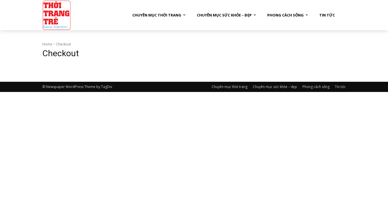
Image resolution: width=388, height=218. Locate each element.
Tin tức (340, 86)
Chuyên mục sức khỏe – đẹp (275, 86)
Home (47, 44)
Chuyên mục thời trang (229, 86)
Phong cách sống (316, 86)
